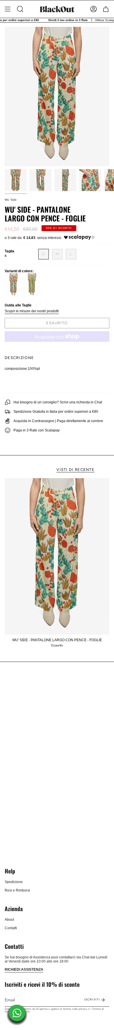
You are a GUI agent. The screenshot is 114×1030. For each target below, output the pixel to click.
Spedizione (14, 882)
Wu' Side (11, 199)
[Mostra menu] (7, 9)
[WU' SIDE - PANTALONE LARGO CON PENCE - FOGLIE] (57, 556)
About (9, 920)
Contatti (11, 928)
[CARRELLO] (105, 9)
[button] (20, 9)
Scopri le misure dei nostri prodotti (32, 311)
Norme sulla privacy (75, 1009)
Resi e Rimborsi (17, 890)
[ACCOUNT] (93, 9)
